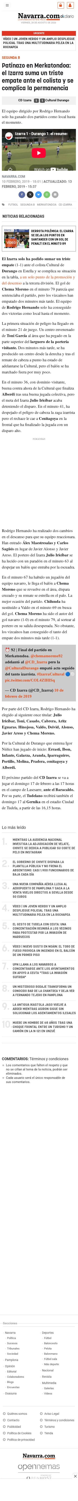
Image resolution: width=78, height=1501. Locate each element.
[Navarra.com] (39, 16)
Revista (47, 1377)
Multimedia (49, 1383)
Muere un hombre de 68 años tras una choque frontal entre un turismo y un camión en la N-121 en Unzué (43, 1027)
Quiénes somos (17, 1414)
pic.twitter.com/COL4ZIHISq (30, 680)
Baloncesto (50, 1343)
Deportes (48, 1333)
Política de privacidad (21, 1440)
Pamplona (11, 1360)
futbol (13, 204)
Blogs (10, 1382)
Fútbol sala (50, 1359)
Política (11, 1338)
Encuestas (13, 1387)
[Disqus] (38, 1144)
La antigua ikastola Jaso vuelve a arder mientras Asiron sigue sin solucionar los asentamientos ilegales (44, 1009)
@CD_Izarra (36, 662)
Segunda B (27, 204)
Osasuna (11, 1393)
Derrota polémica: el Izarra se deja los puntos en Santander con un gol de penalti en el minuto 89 (52, 237)
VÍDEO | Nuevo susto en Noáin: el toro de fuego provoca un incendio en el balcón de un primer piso (44, 951)
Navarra (10, 1333)
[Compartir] (22, 194)
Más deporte (51, 1364)
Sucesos (12, 1343)
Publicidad (14, 1427)
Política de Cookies (19, 1433)
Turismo (49, 1427)
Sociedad (12, 1353)
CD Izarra (65, 204)
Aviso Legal (51, 1414)
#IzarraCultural (50, 674)
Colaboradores (15, 1376)
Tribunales (13, 1348)
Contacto (13, 1420)
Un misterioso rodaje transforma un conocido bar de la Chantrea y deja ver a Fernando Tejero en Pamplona (43, 991)
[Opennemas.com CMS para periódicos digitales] (39, 1471)
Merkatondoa (46, 204)
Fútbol (47, 1338)
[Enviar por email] (55, 194)
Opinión (10, 1366)
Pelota (48, 1348)
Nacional (47, 1370)
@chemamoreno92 (47, 656)
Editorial (11, 1371)
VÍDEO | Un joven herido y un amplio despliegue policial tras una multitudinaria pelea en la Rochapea (39, 43)
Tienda (48, 1433)
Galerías (49, 1388)
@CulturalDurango (22, 668)
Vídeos (48, 1393)
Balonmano (50, 1353)
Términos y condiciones (49, 1059)
